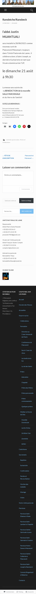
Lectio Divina (26, 428)
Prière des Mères (27, 388)
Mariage (23, 492)
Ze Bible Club (26, 433)
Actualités (22, 310)
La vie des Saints (27, 366)
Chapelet (24, 382)
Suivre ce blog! (26, 200)
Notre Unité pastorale (26, 503)
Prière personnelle (27, 393)
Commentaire (26, 189)
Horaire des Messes (25, 305)
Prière (22, 372)
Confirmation (24, 471)
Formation (23, 326)
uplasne (14, 23)
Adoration (25, 377)
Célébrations (24, 321)
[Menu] (5, 10)
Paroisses (22, 508)
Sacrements (23, 455)
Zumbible (25, 439)
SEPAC (24, 444)
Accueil (21, 299)
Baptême (23, 460)
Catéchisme (23, 449)
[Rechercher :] (18, 211)
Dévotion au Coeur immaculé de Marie (27, 334)
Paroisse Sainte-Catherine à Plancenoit (25, 556)
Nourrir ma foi (23, 315)
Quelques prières (27, 406)
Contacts (22, 580)
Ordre (22, 497)
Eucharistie (24, 465)
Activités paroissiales (12, 140)
